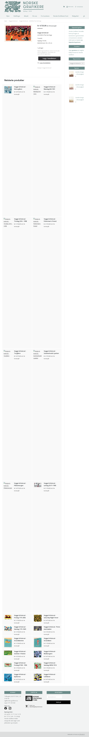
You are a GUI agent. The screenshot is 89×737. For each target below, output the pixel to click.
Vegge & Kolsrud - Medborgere (50, 652)
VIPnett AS (82, 734)
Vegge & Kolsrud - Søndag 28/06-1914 (50, 664)
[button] (43, 63)
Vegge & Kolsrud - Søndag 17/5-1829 (20, 628)
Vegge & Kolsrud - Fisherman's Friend (50, 220)
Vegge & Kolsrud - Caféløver (50, 675)
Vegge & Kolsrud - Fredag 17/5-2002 (20, 616)
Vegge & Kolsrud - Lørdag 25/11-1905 (50, 484)
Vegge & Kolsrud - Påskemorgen (20, 484)
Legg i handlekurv (49, 58)
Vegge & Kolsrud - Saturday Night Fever (51, 616)
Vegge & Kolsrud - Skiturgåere (20, 88)
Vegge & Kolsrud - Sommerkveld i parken (51, 352)
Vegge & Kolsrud (46, 68)
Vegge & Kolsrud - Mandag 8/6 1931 (50, 88)
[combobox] (77, 63)
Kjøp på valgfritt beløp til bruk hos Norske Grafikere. (76, 52)
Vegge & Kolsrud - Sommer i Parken (20, 652)
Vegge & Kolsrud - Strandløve (50, 639)
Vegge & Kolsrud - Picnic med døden (52, 628)
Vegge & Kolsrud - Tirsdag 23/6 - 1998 (20, 220)
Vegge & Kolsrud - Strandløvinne (20, 639)
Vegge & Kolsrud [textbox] (75, 63)
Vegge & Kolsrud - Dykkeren (20, 675)
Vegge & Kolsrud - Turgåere (20, 352)
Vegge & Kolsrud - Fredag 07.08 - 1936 (20, 664)
